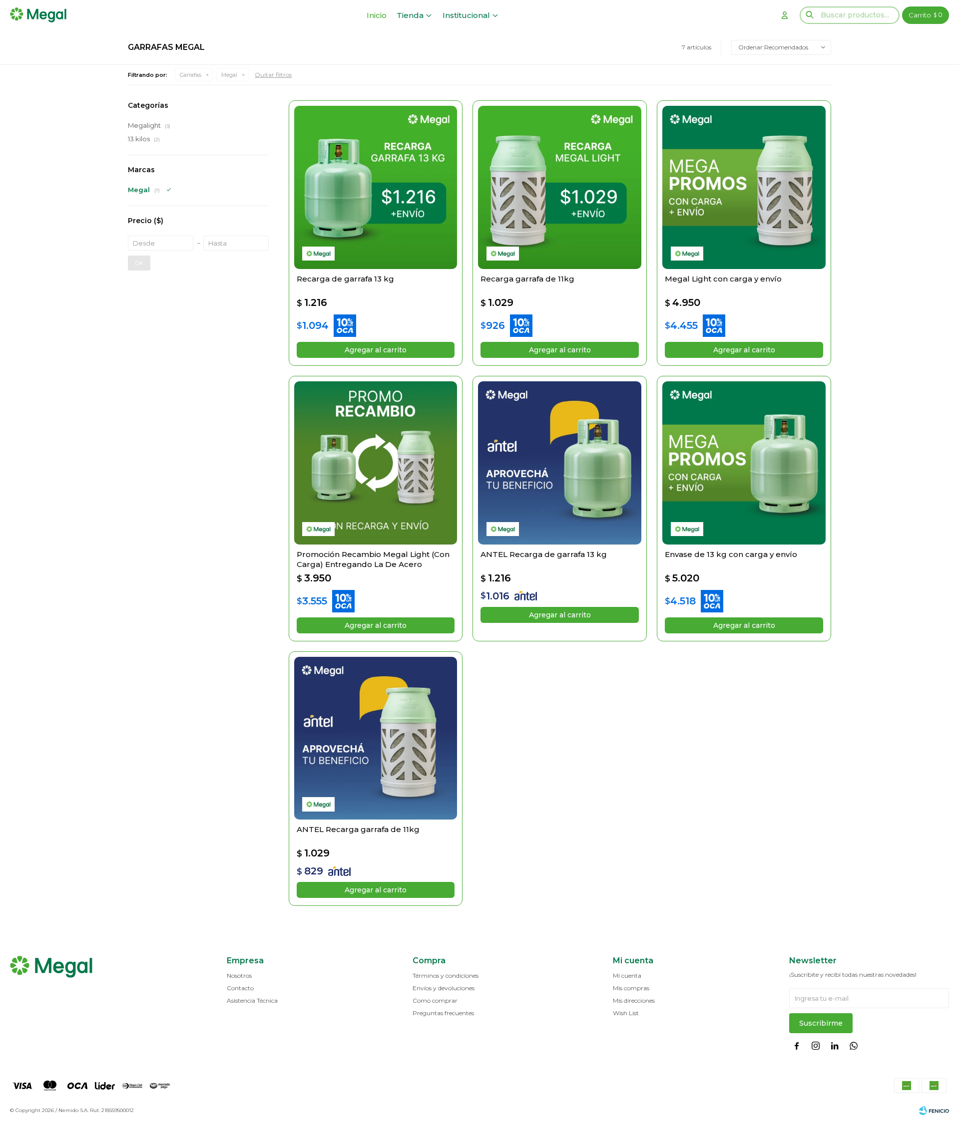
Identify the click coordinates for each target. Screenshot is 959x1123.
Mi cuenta (627, 975)
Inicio (377, 15)
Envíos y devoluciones (444, 988)
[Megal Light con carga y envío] (744, 187)
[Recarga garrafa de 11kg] (559, 187)
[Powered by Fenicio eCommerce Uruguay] (934, 1110)
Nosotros (239, 975)
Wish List (626, 1013)
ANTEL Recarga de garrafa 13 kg (543, 554)
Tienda (410, 15)
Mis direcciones (634, 1000)
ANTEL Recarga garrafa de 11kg (358, 829)
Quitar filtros (273, 74)
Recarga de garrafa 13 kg (345, 278)
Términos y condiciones (446, 975)
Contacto (240, 988)
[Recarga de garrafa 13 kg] (376, 187)
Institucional (466, 15)
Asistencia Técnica (252, 1000)
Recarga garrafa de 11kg (527, 278)
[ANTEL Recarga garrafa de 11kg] (376, 738)
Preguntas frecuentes (443, 1013)
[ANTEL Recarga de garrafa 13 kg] (559, 463)
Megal (229, 74)
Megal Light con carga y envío (723, 278)
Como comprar (435, 1000)
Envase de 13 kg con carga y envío (731, 554)
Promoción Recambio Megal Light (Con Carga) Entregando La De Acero (373, 559)
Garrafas (190, 74)
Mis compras (631, 988)
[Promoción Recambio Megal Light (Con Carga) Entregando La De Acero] (376, 463)
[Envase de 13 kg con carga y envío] (744, 463)
